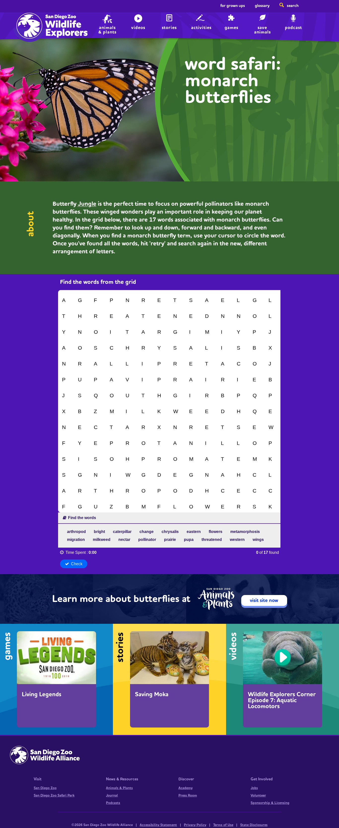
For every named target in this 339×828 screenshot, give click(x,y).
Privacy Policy (195, 825)
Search (293, 5)
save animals (262, 29)
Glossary (262, 5)
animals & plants (107, 29)
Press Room (187, 795)
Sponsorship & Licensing (270, 802)
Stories (169, 28)
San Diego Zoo (45, 788)
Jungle (87, 204)
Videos (138, 28)
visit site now (264, 600)
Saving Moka (152, 694)
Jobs (254, 788)
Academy (185, 788)
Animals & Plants (119, 788)
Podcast (293, 28)
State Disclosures (254, 825)
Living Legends (41, 694)
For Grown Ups (232, 5)
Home (28, 21)
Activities (201, 28)
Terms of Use (223, 825)
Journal (112, 795)
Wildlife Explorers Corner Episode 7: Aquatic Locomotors (282, 700)
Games (231, 28)
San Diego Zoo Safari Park (54, 795)
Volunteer (258, 795)
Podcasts (113, 802)
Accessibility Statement (158, 825)
